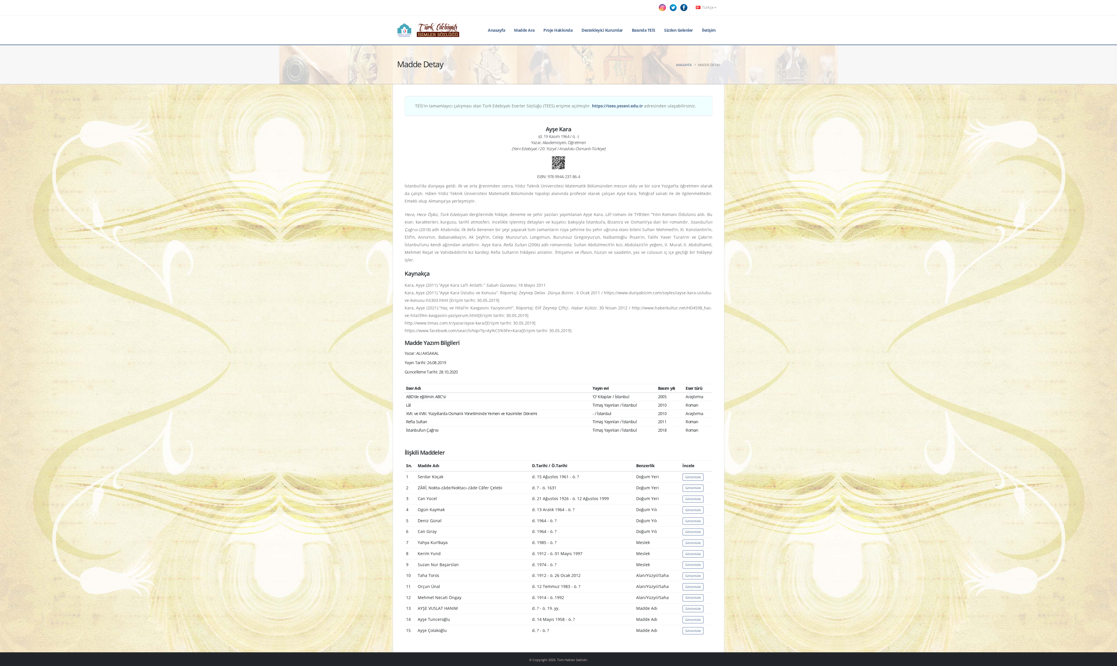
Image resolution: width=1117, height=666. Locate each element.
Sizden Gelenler (678, 30)
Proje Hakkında (557, 30)
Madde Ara (524, 30)
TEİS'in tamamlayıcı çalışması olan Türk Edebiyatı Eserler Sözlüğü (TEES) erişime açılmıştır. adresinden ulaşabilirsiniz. (555, 106)
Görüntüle (693, 477)
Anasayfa (496, 30)
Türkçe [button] (707, 7)
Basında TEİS (643, 30)
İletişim (709, 30)
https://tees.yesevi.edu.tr (617, 106)
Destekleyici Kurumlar (602, 30)
